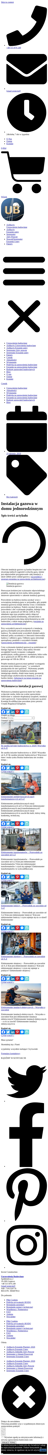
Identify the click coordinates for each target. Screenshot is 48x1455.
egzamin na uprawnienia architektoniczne (22, 622)
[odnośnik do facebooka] (26, 1166)
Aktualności (11, 360)
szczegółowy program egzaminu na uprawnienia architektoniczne (23, 578)
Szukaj (4, 718)
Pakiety (9, 355)
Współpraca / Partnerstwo (17, 1309)
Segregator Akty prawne (16, 350)
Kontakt (9, 379)
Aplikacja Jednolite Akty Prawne (20, 1352)
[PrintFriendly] (26, 711)
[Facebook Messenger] (22, 711)
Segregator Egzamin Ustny (17, 1356)
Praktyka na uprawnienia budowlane (21, 365)
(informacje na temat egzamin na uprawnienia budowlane (21, 679)
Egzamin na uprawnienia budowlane (21, 367)
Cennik (9, 357)
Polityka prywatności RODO (18, 1302)
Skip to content (7, 2)
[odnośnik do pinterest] (26, 1221)
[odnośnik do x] (26, 1101)
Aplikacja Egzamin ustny (17, 348)
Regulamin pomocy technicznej (19, 1307)
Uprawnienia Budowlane (12, 1276)
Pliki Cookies (12, 1300)
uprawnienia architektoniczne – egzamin (19, 643)
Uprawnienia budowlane (16, 343)
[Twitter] (8, 711)
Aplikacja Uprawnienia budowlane (21, 345)
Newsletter (10, 1317)
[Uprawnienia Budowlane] (12, 220)
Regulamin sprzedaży (15, 1305)
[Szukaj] (34, 718)
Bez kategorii (12, 497)
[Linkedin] (12, 711)
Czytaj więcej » (7, 771)
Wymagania (11, 362)
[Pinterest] (17, 711)
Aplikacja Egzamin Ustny (17, 1349)
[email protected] (8, 1286)
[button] (24, 293)
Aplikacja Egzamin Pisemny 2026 (20, 1347)
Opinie (9, 376)
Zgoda (43, 1450)
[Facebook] (3, 711)
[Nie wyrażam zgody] (2, 1453)
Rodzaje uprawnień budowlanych (20, 369)
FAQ (8, 1312)
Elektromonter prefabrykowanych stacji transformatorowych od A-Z (17, 798)
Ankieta (9, 1314)
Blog (8, 372)
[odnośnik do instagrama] (26, 1267)
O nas (8, 374)
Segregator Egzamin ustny (17, 353)
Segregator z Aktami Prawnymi (19, 1354)
